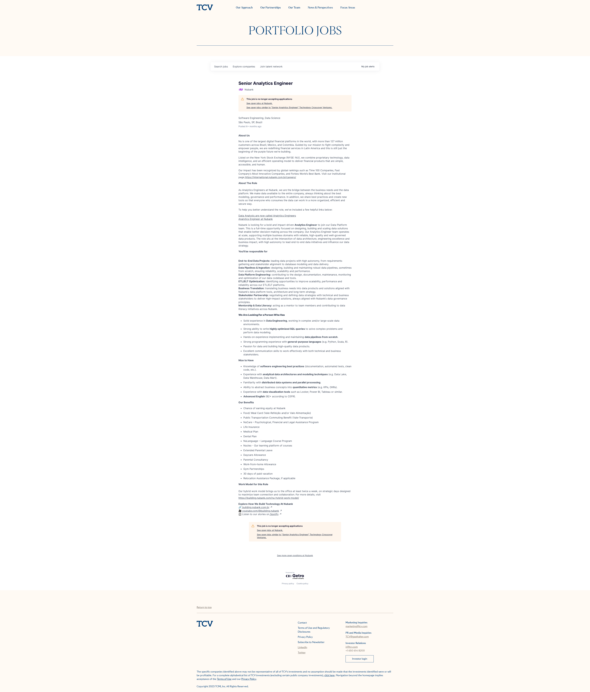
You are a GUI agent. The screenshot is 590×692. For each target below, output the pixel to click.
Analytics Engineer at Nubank (255, 219)
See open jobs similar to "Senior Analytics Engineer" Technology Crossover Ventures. (289, 107)
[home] (205, 7)
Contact (302, 622)
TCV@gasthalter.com (357, 636)
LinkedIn (302, 647)
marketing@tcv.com (356, 626)
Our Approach (244, 7)
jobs (221, 66)
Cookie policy (302, 583)
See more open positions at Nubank (295, 555)
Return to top (204, 607)
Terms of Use (224, 679)
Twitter (302, 652)
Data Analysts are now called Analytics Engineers (267, 215)
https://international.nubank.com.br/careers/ (270, 177)
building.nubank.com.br (255, 507)
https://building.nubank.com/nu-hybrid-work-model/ (268, 497)
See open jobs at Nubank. (259, 103)
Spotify (274, 514)
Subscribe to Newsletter (311, 642)
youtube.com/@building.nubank (260, 510)
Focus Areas (347, 7)
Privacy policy (288, 583)
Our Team (294, 7)
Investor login (359, 658)
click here (329, 675)
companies (244, 66)
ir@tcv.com (352, 647)
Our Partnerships (270, 7)
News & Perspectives (320, 7)
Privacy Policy (305, 637)
